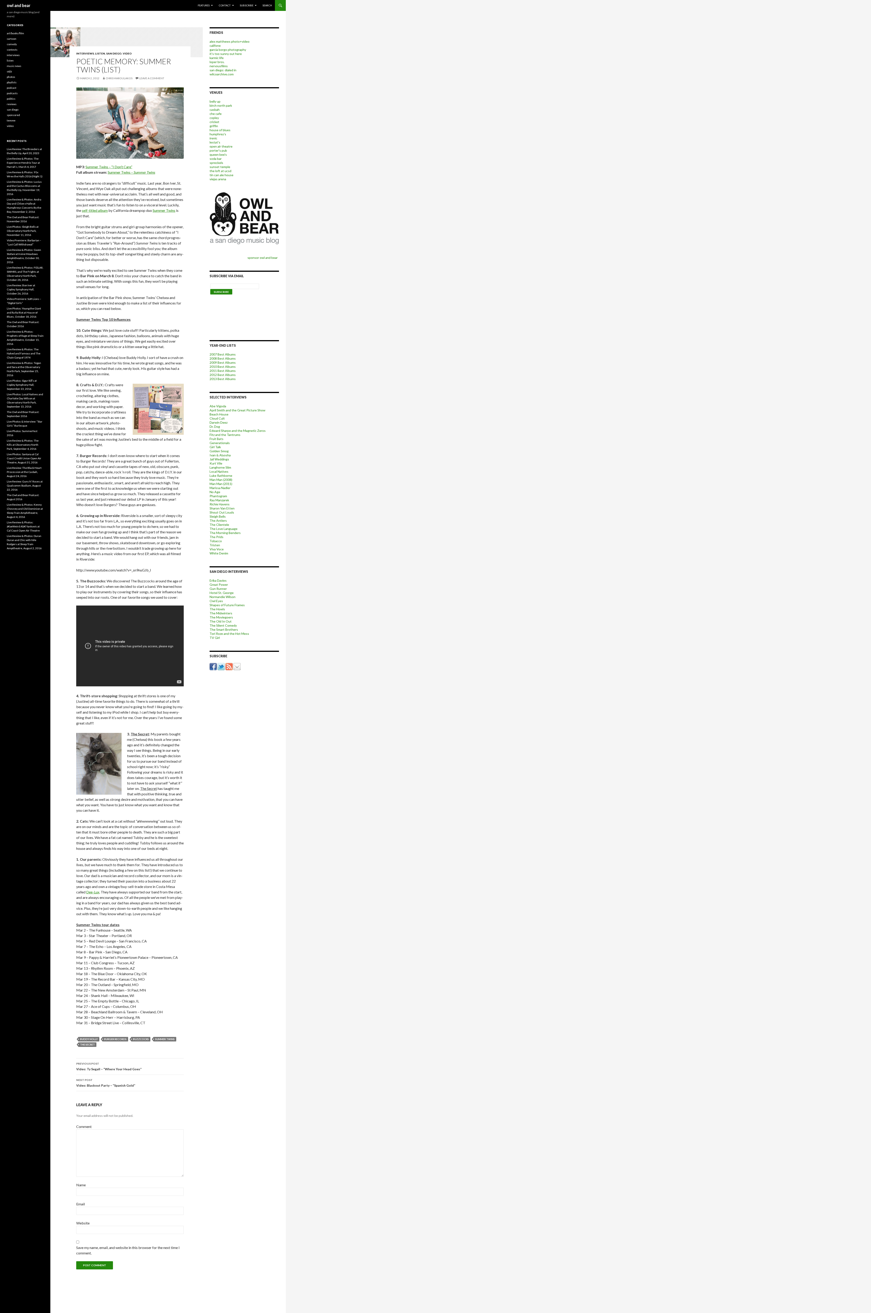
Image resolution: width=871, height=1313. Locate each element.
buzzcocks (141, 1039)
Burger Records (115, 1039)
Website (83, 1223)
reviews (12, 104)
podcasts (12, 93)
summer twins (165, 1039)
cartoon (11, 38)
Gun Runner (218, 589)
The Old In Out (221, 621)
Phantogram (218, 496)
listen (100, 53)
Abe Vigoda (218, 406)
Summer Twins (164, 210)
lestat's (215, 142)
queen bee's (218, 154)
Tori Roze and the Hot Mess (229, 633)
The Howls (217, 609)
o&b (9, 71)
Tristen (215, 545)
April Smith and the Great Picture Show (237, 410)
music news (14, 66)
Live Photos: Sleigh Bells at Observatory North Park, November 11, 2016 (23, 231)
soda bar (216, 159)
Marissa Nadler (220, 488)
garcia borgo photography (228, 50)
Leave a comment (151, 78)
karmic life (217, 58)
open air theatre (221, 146)
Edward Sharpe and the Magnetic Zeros (238, 431)
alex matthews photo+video (230, 41)
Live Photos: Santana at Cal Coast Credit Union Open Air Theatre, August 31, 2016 (24, 458)
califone (215, 45)
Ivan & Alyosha (220, 455)
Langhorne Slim (220, 467)
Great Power (219, 584)
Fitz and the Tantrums (225, 435)
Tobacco (216, 541)
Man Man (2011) (221, 484)
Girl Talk (215, 447)
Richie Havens (220, 504)
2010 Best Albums (223, 366)
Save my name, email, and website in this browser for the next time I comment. (128, 1250)
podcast (11, 87)
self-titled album (95, 210)
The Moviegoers (221, 617)
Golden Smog (219, 451)
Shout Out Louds (222, 512)
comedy (12, 44)
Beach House (219, 414)
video (127, 53)
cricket (214, 122)
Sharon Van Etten (222, 508)
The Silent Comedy (223, 625)
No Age (215, 492)
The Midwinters (221, 613)
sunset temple (220, 167)
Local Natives (219, 471)
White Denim (219, 553)
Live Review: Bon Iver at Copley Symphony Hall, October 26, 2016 (21, 289)
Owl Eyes (216, 601)
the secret (87, 1044)
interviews (85, 53)
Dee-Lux (92, 892)
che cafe (216, 114)
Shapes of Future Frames (227, 605)
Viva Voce (217, 549)
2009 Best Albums (223, 362)
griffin (214, 126)
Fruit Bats (216, 439)
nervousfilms (219, 66)
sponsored (13, 115)
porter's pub (218, 150)
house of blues (220, 130)
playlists (12, 82)
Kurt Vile (216, 463)
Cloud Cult (217, 418)
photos (11, 77)
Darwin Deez (219, 422)
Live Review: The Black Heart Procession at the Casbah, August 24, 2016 (24, 472)
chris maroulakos (119, 78)
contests (12, 49)
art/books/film (15, 33)
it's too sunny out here (226, 54)
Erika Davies (218, 580)
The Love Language (223, 529)
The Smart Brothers (224, 629)
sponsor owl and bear (263, 258)
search (267, 5)
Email (80, 1204)
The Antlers (218, 520)
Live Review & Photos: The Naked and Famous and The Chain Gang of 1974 (23, 353)
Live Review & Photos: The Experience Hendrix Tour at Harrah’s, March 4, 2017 (23, 162)
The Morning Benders (225, 533)
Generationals (220, 443)
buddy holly (89, 1039)
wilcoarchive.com (222, 74)
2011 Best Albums (223, 371)
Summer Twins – (131, 172)
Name (81, 1185)
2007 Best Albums (223, 354)
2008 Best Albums (223, 358)
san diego (114, 53)
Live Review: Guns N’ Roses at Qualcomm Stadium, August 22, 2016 (25, 485)
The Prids (216, 537)
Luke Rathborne (221, 475)
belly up (215, 101)
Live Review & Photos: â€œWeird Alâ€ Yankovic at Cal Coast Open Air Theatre (23, 526)
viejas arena (218, 179)
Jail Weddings (219, 459)
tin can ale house (221, 175)
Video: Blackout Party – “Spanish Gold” (105, 1082)
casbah (215, 109)
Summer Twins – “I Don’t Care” (109, 167)
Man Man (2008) (221, 480)
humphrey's (218, 134)
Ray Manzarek (219, 500)
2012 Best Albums (223, 375)
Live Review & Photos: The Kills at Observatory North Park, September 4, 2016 (23, 444)
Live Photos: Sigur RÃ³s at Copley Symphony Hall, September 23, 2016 (22, 385)
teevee (11, 120)
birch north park (221, 105)
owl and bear (18, 5)
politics (11, 98)
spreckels (216, 163)
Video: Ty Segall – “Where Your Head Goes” (109, 1066)
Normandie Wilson (222, 597)
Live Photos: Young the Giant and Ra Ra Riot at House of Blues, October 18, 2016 (24, 312)
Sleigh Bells (218, 516)
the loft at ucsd (220, 171)
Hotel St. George (222, 593)
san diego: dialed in (223, 70)
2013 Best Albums (223, 379)
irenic (213, 138)
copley (214, 118)
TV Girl (215, 638)
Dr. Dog (215, 426)
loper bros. (217, 62)
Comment (84, 1126)
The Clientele (219, 525)
